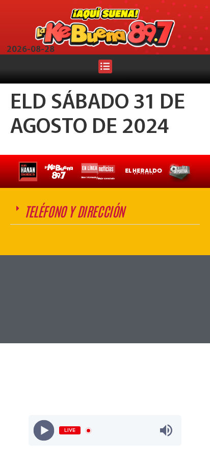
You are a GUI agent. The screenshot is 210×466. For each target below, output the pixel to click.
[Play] (44, 431)
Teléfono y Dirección (74, 211)
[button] (105, 66)
